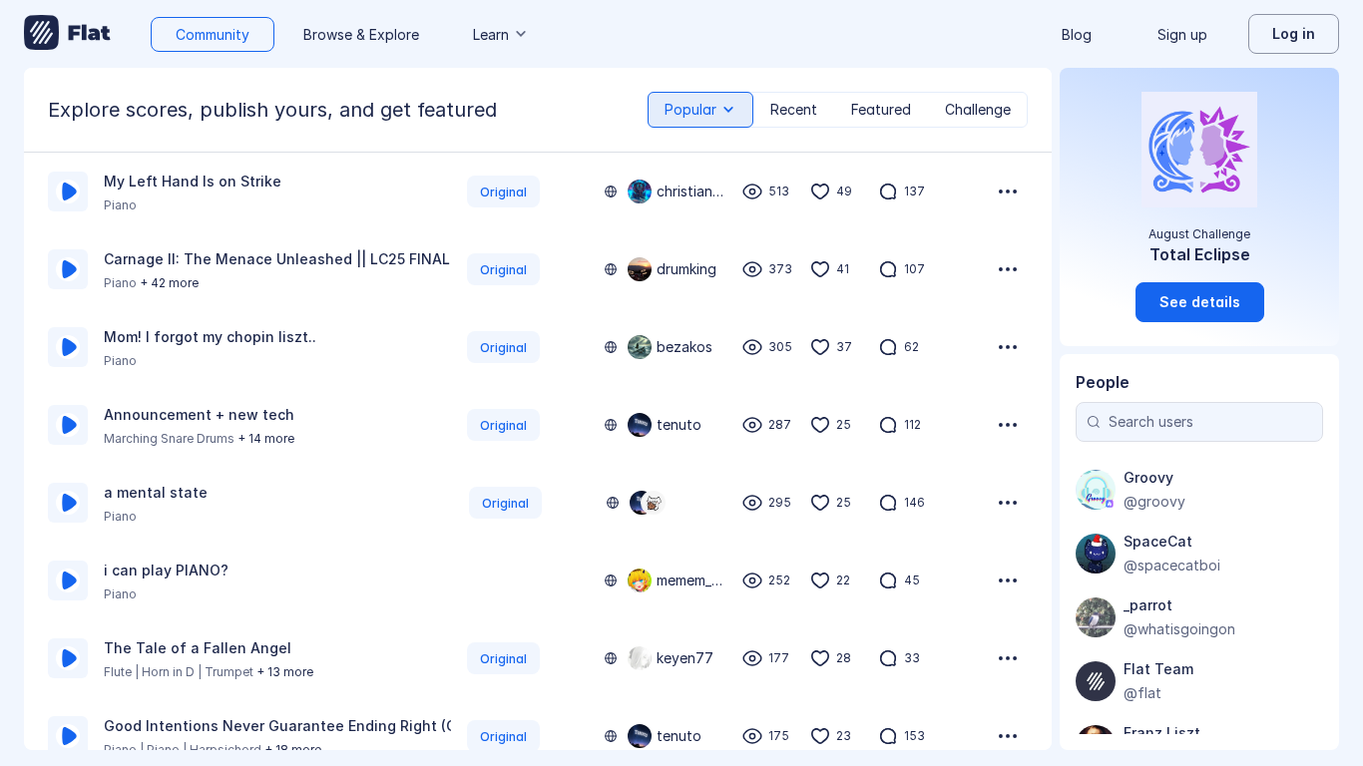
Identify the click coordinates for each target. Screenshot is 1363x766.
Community (212, 34)
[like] (820, 191)
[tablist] (838, 110)
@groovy (1154, 501)
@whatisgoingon (1179, 628)
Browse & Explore (361, 34)
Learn (491, 34)
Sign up (1182, 34)
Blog (1077, 34)
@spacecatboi (1172, 565)
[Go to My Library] (67, 34)
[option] (538, 191)
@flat (1142, 692)
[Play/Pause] (68, 191)
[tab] (700, 110)
